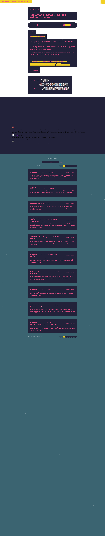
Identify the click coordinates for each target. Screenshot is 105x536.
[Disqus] (52, 111)
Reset (61, 162)
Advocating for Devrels (40, 204)
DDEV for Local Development (42, 188)
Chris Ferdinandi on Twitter (44, 61)
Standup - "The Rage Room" (42, 172)
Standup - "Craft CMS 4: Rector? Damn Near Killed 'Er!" (44, 323)
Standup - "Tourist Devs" (41, 289)
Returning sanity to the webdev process (48, 16)
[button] (31, 25)
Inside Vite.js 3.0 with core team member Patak (43, 220)
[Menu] (102, 2)
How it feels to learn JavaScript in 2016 (58, 61)
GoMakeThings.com (35, 61)
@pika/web (59, 63)
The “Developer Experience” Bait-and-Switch (48, 63)
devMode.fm (5, 1)
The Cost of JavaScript (34, 63)
